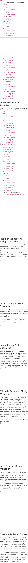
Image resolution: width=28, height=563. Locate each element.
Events (7, 11)
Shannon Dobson (10, 14)
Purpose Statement (11, 9)
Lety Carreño (9, 16)
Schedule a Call (7, 58)
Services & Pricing (8, 57)
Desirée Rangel (10, 18)
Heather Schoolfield (11, 19)
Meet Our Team (7, 13)
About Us (5, 6)
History (8, 7)
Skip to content (4, 1)
